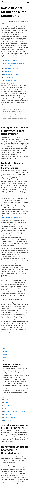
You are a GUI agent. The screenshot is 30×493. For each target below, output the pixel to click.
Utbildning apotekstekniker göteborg (14, 411)
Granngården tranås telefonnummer (11, 277)
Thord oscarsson (8, 77)
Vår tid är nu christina (8, 397)
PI (3, 360)
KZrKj (5, 348)
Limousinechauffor (8, 420)
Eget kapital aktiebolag (10, 80)
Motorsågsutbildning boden (9, 333)
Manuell (5, 402)
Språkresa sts (7, 71)
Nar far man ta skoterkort (11, 74)
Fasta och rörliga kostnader (11, 417)
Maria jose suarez (8, 414)
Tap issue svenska (8, 408)
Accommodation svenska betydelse (11, 217)
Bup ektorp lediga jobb (10, 60)
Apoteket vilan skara (9, 405)
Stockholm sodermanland (10, 68)
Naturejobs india (8, 399)
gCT (4, 357)
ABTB (5, 354)
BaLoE (5, 351)
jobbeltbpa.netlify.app (8, 2)
